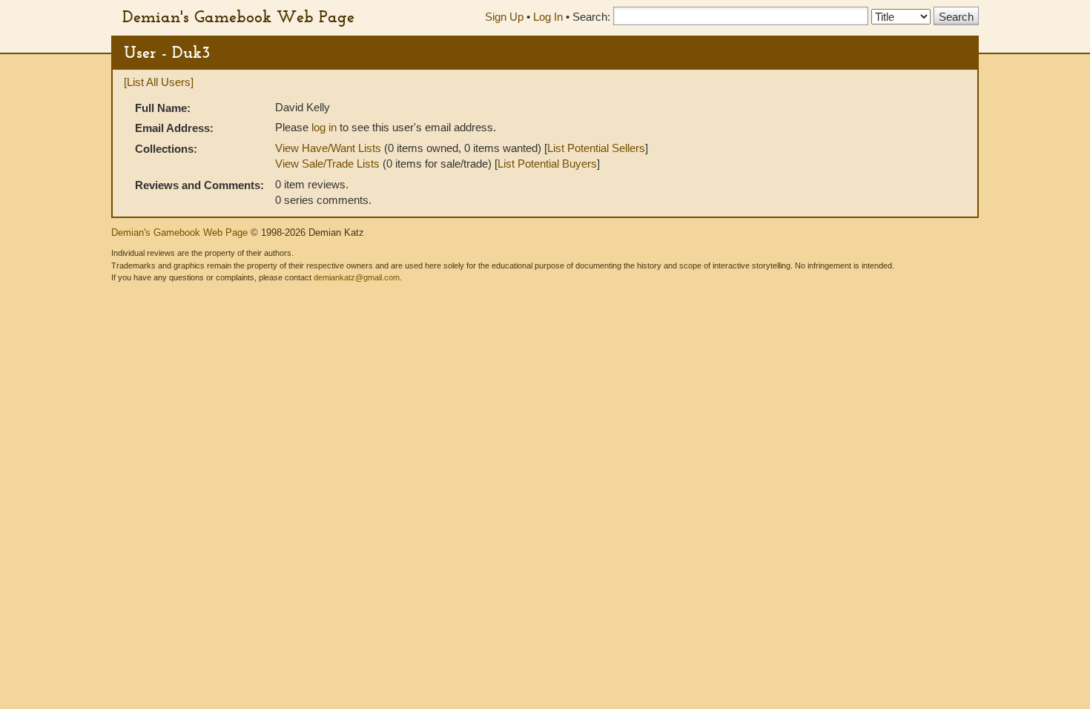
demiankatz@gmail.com (357, 277)
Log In (548, 16)
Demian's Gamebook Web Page (238, 16)
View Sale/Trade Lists (327, 163)
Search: (591, 16)
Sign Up (504, 16)
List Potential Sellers (596, 148)
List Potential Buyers (547, 163)
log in (324, 127)
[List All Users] (159, 82)
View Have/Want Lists (328, 148)
